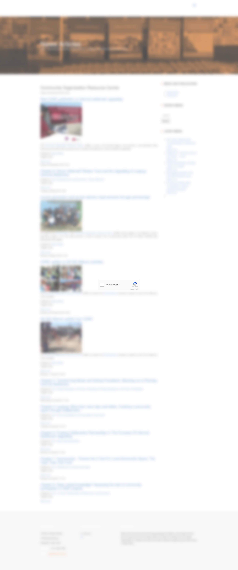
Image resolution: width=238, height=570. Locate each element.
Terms (136, 289)
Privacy (132, 289)
